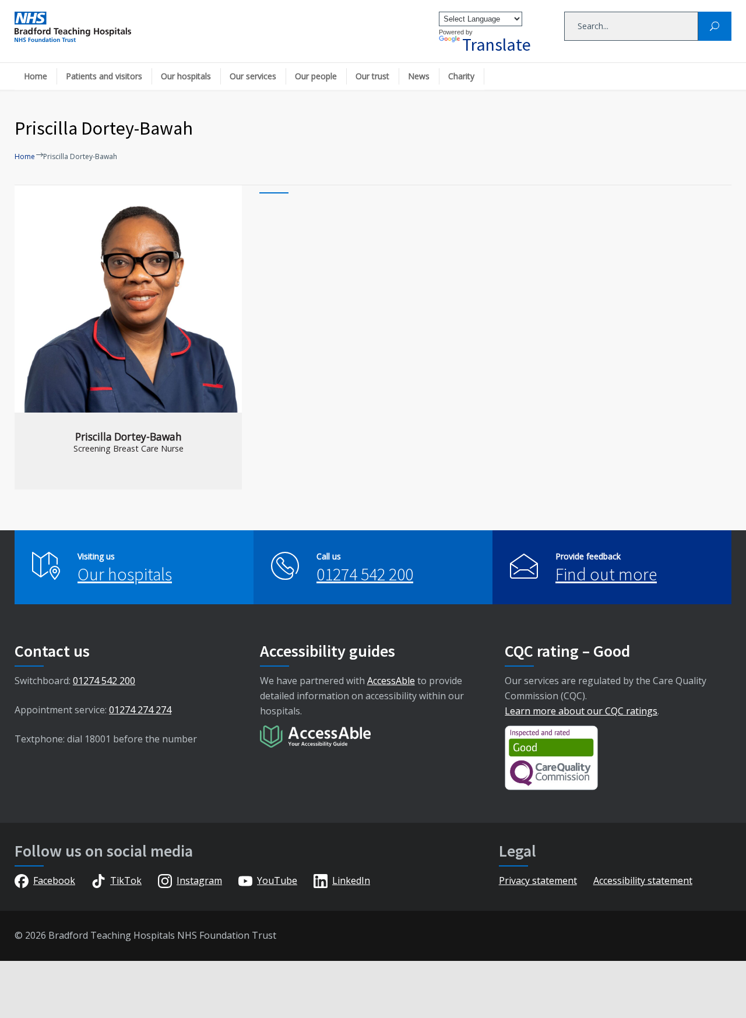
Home (35, 76)
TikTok (126, 880)
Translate (496, 44)
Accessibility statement (642, 880)
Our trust (372, 76)
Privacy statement (538, 880)
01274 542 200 (364, 574)
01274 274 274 (140, 709)
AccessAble (391, 680)
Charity (461, 76)
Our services (253, 76)
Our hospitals (186, 76)
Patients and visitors (104, 76)
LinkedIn (351, 880)
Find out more (606, 574)
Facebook (54, 880)
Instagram (199, 880)
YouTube (277, 880)
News (419, 76)
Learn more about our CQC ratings (581, 711)
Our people (316, 76)
